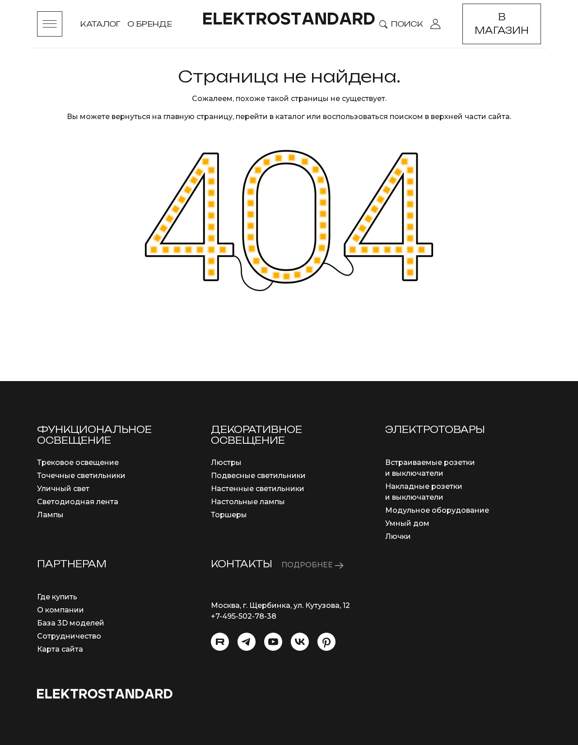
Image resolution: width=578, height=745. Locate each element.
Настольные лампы (248, 501)
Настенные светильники (257, 488)
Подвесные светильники (258, 475)
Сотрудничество (69, 636)
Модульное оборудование (437, 510)
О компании (60, 610)
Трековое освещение (78, 462)
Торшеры (229, 514)
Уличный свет (63, 488)
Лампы (50, 514)
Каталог (100, 23)
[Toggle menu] (49, 24)
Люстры (226, 462)
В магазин (502, 23)
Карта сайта (60, 649)
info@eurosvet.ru (242, 627)
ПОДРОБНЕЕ (308, 565)
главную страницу (198, 116)
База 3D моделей (70, 623)
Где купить (57, 597)
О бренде (149, 23)
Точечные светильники (81, 475)
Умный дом (407, 523)
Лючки (398, 536)
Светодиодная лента (77, 501)
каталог (290, 116)
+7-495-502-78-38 (243, 616)
